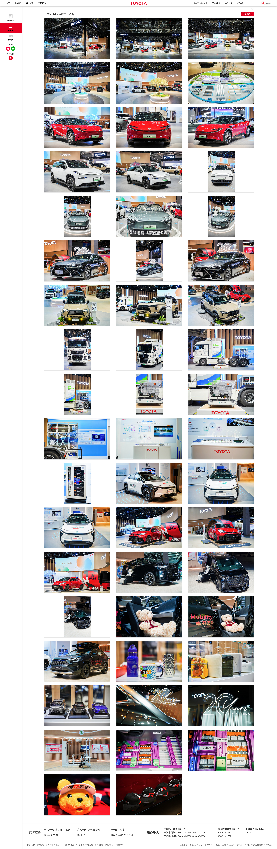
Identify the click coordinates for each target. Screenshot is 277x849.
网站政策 (109, 845)
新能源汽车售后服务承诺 (48, 845)
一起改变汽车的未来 (199, 3)
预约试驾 (29, 3)
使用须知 (99, 845)
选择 (248, 14)
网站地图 (120, 845)
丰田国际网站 (117, 829)
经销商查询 (42, 3)
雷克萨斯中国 (51, 835)
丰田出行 (81, 835)
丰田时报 (228, 3)
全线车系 (18, 3)
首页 (8, 3)
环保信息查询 (68, 845)
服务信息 (31, 845)
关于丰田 (240, 3)
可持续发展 (216, 3)
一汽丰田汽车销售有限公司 (57, 829)
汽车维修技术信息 (84, 845)
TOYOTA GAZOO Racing (123, 835)
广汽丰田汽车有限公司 (88, 829)
